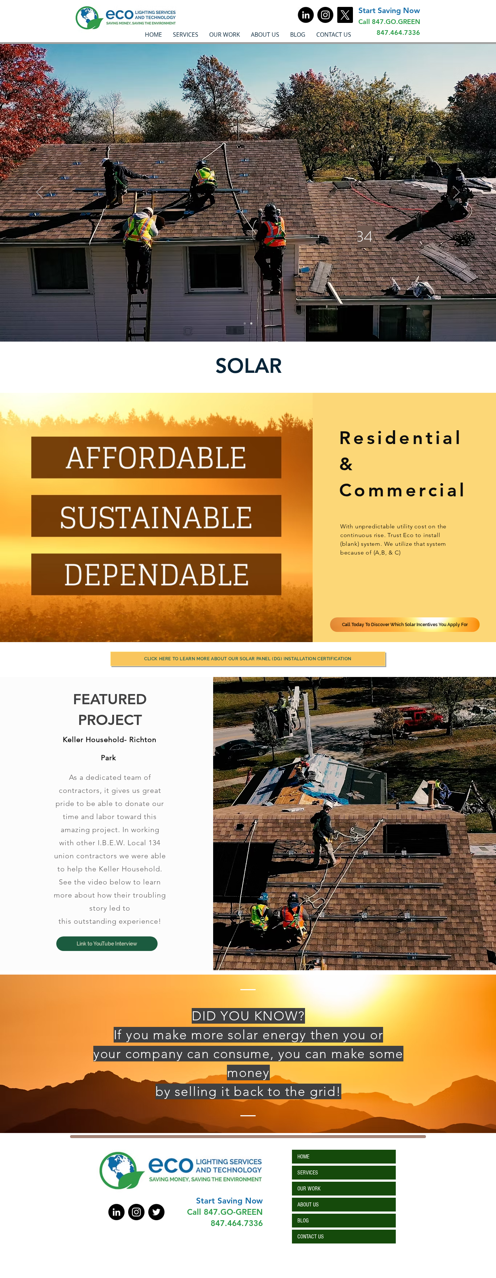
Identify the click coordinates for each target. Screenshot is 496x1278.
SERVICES (307, 1172)
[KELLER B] (245, 323)
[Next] (456, 192)
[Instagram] (325, 15)
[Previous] (39, 192)
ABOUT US (308, 1204)
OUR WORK (309, 1188)
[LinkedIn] (306, 15)
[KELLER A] (251, 323)
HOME (303, 1156)
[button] (224, 35)
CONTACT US (310, 1236)
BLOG (303, 1220)
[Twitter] (156, 1212)
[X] (345, 15)
